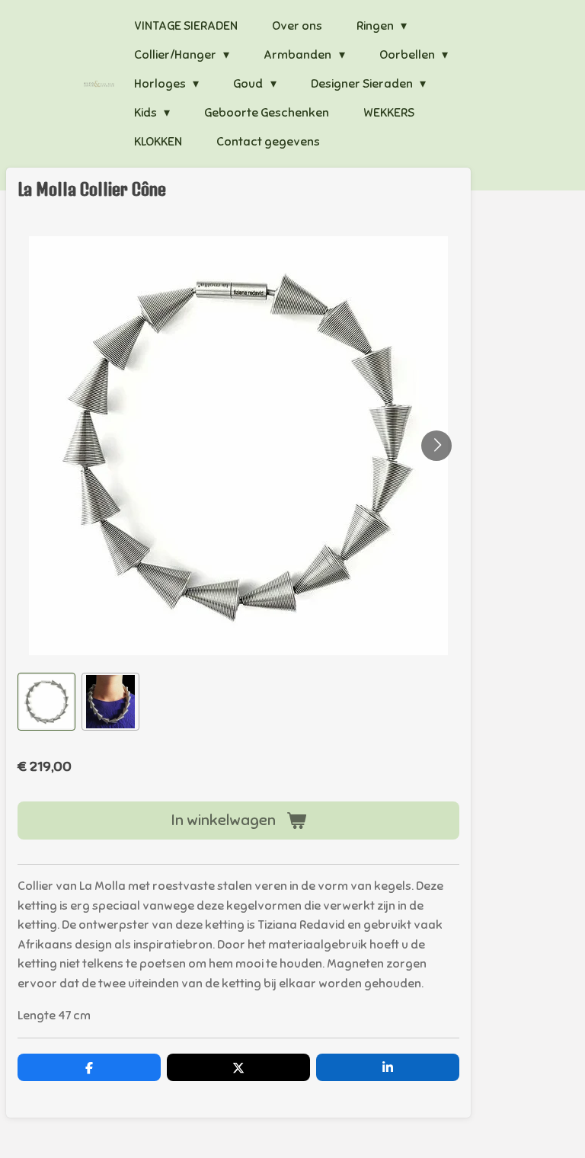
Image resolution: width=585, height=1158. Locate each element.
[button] (46, 702)
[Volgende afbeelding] (436, 445)
